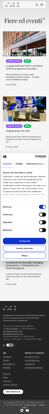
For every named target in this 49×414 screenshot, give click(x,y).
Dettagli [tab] (19, 164)
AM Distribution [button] (32, 361)
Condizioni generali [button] (34, 368)
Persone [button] (7, 368)
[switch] (40, 214)
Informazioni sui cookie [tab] (36, 164)
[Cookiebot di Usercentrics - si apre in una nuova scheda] (35, 156)
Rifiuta (24, 255)
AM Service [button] (30, 364)
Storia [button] (6, 361)
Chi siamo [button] (7, 357)
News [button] (5, 378)
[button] (41, 4)
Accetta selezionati (24, 248)
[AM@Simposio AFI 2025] (24, 108)
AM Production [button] (32, 357)
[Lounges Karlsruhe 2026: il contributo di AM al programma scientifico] (24, 43)
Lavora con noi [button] (10, 385)
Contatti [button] (7, 381)
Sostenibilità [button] (9, 364)
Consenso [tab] (7, 164)
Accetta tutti (24, 241)
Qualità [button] (6, 374)
